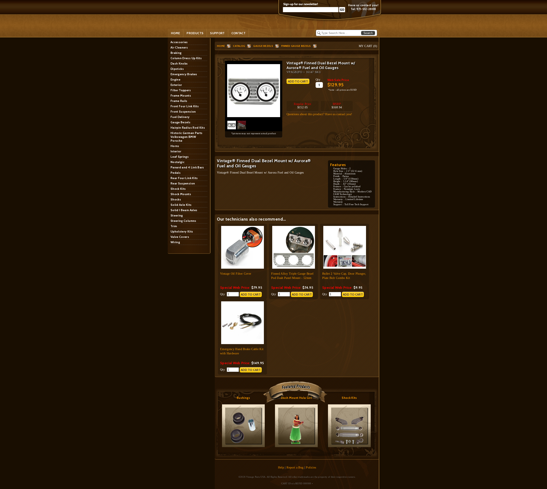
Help (281, 467)
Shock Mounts (181, 194)
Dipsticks (177, 69)
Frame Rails (179, 101)
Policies (311, 467)
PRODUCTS (195, 33)
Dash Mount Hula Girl (296, 398)
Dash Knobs (179, 63)
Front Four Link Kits (185, 106)
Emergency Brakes (184, 74)
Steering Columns (183, 221)
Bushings (243, 398)
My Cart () (368, 46)
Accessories (179, 42)
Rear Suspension (183, 183)
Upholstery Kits (182, 231)
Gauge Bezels (180, 122)
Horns (175, 146)
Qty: (223, 294)
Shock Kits (178, 189)
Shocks (176, 199)
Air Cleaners (179, 47)
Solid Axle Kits (181, 205)
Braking (176, 53)
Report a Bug (295, 467)
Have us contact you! (363, 5)
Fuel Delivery (180, 117)
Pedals (176, 173)
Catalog (239, 45)
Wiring (175, 242)
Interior (176, 151)
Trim (174, 226)
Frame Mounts (181, 95)
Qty (318, 79)
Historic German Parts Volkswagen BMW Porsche (186, 137)
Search (368, 33)
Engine (175, 79)
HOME (221, 45)
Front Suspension (183, 111)
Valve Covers (180, 237)
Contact (238, 33)
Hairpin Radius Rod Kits (188, 128)
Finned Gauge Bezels (296, 45)
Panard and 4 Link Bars (187, 167)
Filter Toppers (181, 90)
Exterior (176, 85)
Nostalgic (177, 162)
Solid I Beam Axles (184, 210)
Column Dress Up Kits (186, 58)
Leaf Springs (180, 157)
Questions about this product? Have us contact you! (319, 114)
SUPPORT (217, 33)
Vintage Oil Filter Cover (235, 273)
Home (175, 33)
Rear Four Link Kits (184, 178)
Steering (177, 215)
